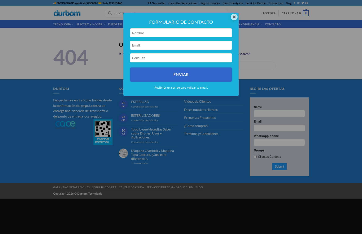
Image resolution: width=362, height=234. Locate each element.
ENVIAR (181, 74)
